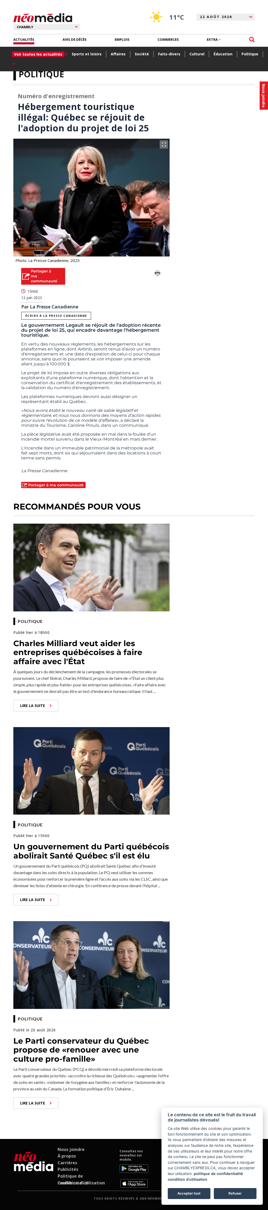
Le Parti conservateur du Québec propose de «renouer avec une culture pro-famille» (81, 1050)
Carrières (67, 1163)
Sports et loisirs (87, 53)
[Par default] (33, 1168)
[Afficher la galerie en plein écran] (164, 144)
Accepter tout (188, 1193)
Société (142, 53)
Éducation (223, 53)
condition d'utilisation (187, 1179)
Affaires (118, 53)
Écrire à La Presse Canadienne (56, 316)
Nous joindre (71, 1149)
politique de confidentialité (218, 1173)
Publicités (68, 1169)
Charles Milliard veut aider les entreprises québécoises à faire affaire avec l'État (77, 652)
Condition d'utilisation (81, 1183)
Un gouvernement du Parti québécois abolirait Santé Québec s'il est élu (91, 851)
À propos (67, 1156)
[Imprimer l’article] (157, 274)
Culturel (196, 53)
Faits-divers (169, 53)
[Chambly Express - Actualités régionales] (42, 17)
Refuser (235, 1193)
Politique (250, 53)
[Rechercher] (252, 39)
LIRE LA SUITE (32, 705)
